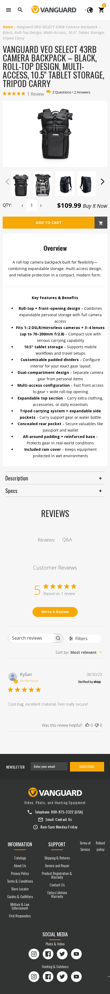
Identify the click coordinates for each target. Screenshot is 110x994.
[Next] (102, 181)
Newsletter (15, 767)
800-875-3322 (62, 812)
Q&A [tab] (67, 539)
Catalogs (20, 857)
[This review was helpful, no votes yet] (87, 725)
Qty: (7, 205)
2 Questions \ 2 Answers (71, 92)
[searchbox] (30, 638)
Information (20, 844)
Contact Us (63, 819)
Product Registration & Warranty (57, 875)
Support (57, 844)
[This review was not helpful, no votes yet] (97, 725)
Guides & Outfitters (20, 896)
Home (8, 26)
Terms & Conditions (20, 881)
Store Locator (20, 888)
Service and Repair (57, 865)
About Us (20, 865)
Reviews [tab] (46, 540)
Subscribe (87, 766)
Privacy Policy (20, 873)
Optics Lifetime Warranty (57, 894)
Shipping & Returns (57, 857)
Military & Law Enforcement (19, 906)
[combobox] (79, 652)
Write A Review (55, 611)
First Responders (20, 915)
